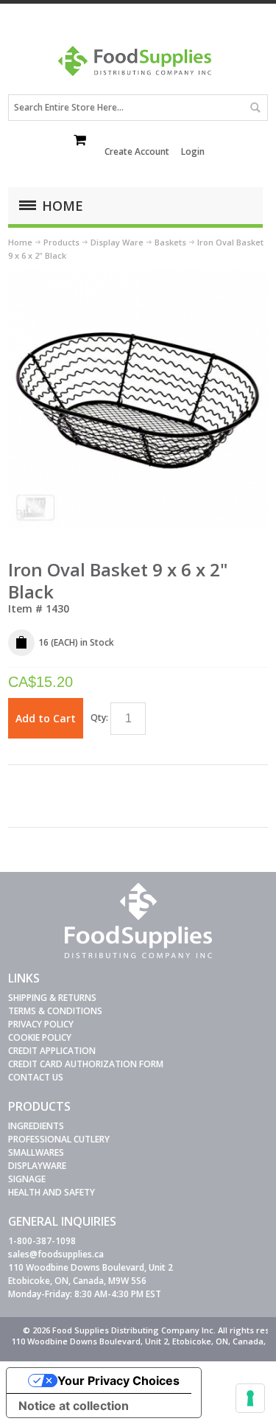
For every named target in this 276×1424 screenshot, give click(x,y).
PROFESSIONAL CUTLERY (59, 1139)
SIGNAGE (27, 1179)
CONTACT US (35, 1077)
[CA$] (81, 141)
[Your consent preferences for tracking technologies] (250, 1398)
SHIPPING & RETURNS (52, 997)
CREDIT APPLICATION (52, 1050)
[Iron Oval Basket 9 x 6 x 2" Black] (138, 276)
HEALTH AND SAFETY (51, 1192)
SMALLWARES (36, 1152)
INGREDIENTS (36, 1126)
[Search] (254, 107)
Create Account (137, 151)
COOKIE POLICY (39, 1037)
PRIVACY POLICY (41, 1024)
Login (193, 151)
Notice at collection (73, 1405)
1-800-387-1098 (42, 1241)
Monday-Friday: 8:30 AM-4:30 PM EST (84, 1294)
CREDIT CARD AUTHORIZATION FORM (85, 1064)
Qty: (99, 717)
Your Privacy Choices (118, 1380)
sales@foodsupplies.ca (56, 1254)
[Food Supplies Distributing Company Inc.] (138, 66)
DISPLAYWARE (37, 1165)
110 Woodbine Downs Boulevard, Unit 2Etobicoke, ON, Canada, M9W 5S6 (90, 1274)
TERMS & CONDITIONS (55, 1011)
